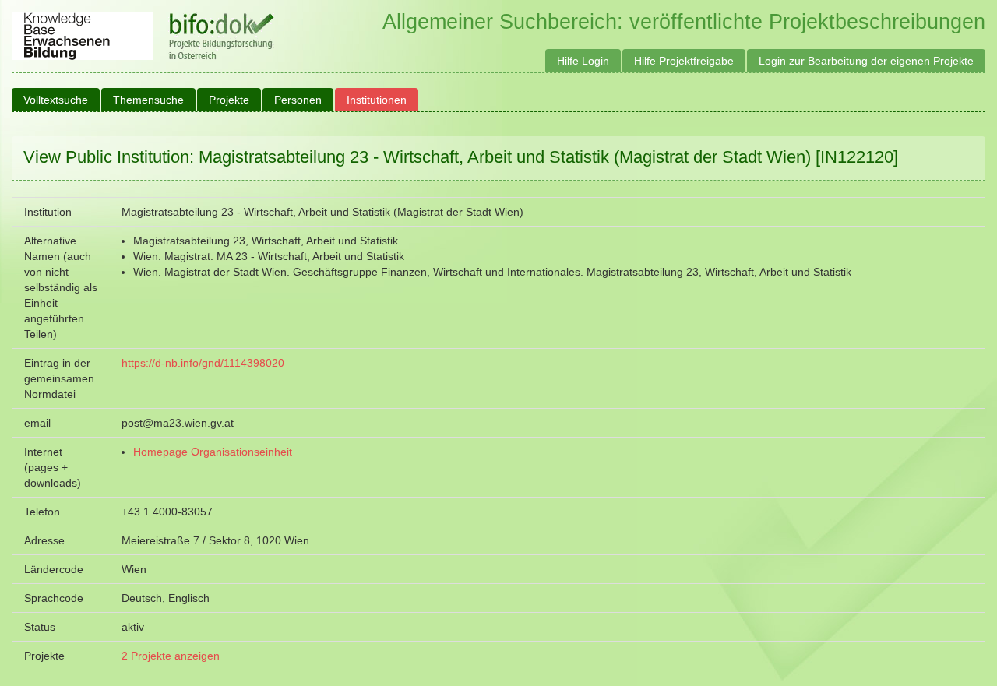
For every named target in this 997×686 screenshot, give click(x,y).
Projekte (229, 99)
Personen (298, 99)
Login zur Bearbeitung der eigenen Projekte (866, 61)
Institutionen (377, 99)
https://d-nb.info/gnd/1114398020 (203, 363)
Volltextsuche (55, 99)
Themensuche (148, 99)
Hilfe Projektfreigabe (684, 61)
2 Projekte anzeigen (171, 655)
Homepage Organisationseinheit (212, 451)
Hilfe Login (583, 61)
